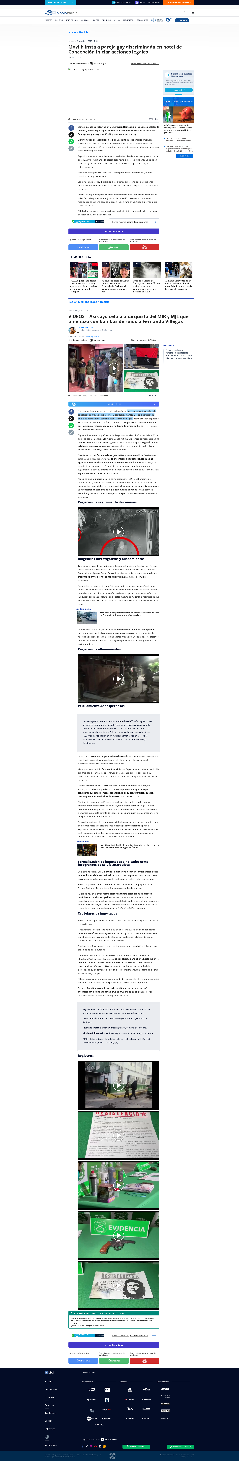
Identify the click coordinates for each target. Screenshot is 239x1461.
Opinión (117, 20)
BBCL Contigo (142, 20)
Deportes (95, 20)
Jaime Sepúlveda (92, 336)
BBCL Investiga (128, 20)
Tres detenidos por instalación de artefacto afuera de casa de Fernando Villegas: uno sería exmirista (129, 613)
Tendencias (106, 20)
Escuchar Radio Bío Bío (179, 2)
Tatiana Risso (77, 57)
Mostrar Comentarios (114, 231)
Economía (85, 20)
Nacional (59, 20)
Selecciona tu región (57, 2)
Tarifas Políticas (51, 1445)
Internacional (72, 20)
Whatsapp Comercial (138, 1446)
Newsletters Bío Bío (124, 2)
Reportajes (50, 1428)
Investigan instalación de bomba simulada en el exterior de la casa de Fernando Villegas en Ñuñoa (129, 846)
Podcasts (48, 20)
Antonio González (85, 327)
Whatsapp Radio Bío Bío (182, 1446)
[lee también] (88, 617)
